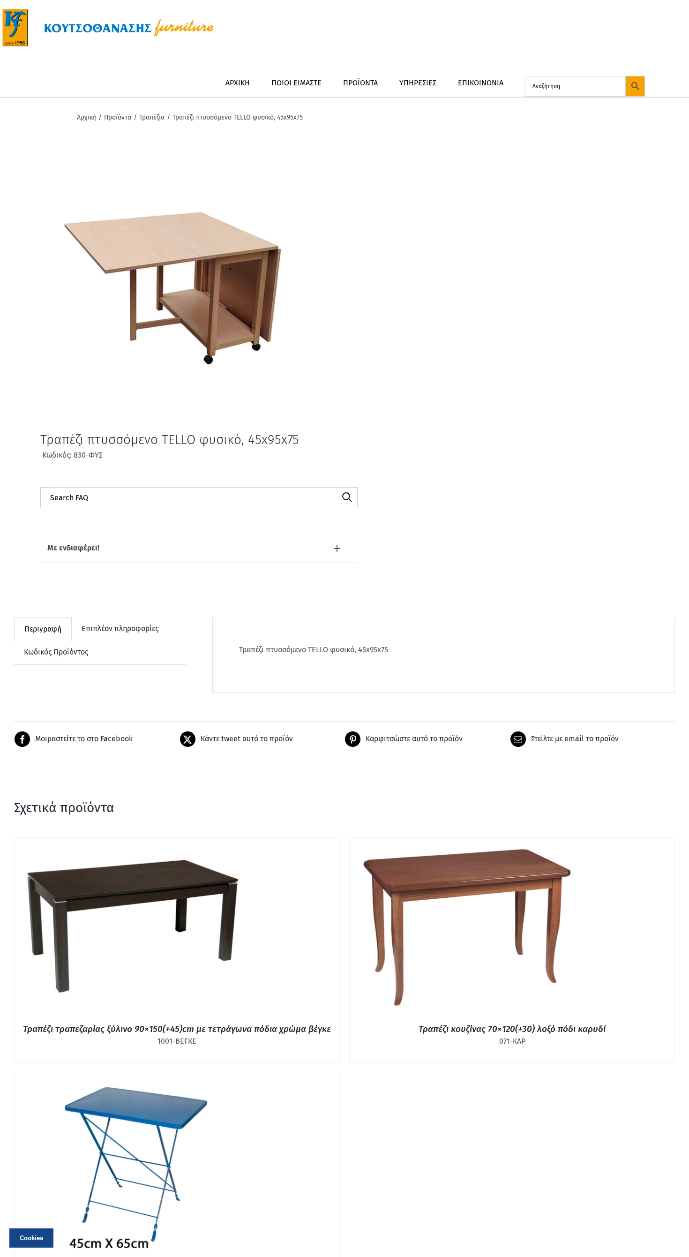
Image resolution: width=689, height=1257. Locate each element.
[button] (199, 548)
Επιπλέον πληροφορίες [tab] (120, 628)
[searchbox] (199, 497)
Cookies (31, 1238)
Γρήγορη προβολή (132, 927)
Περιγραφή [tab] (42, 629)
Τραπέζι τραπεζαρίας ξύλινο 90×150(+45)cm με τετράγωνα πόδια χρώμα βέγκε (177, 1029)
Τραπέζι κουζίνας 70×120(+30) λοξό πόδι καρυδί (512, 1029)
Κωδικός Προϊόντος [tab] (56, 651)
